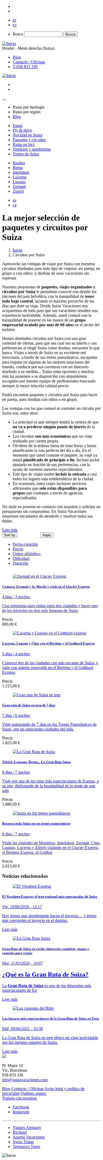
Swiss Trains (23, 1141)
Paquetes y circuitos (29, 139)
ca (14, 25)
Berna (18, 167)
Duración (20, 563)
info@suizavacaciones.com (25, 1079)
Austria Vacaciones (29, 1137)
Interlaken (21, 172)
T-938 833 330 (25, 66)
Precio (18, 549)
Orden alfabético (26, 553)
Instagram (21, 1112)
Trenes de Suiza (26, 154)
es (14, 20)
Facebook (21, 1107)
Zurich (18, 191)
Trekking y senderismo (32, 149)
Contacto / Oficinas (29, 62)
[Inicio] (9, 43)
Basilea (19, 163)
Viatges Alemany (27, 1127)
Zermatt (19, 186)
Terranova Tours (26, 1146)
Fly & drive (22, 130)
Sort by (9, 535)
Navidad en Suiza (27, 135)
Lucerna (19, 177)
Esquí (17, 125)
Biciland (20, 1132)
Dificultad (21, 558)
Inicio (17, 250)
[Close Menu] (4, 99)
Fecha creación (25, 544)
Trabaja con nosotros (19, 1098)
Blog (17, 57)
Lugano (19, 182)
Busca (18, 34)
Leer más (9, 530)
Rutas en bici (23, 144)
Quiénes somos (33, 1093)
